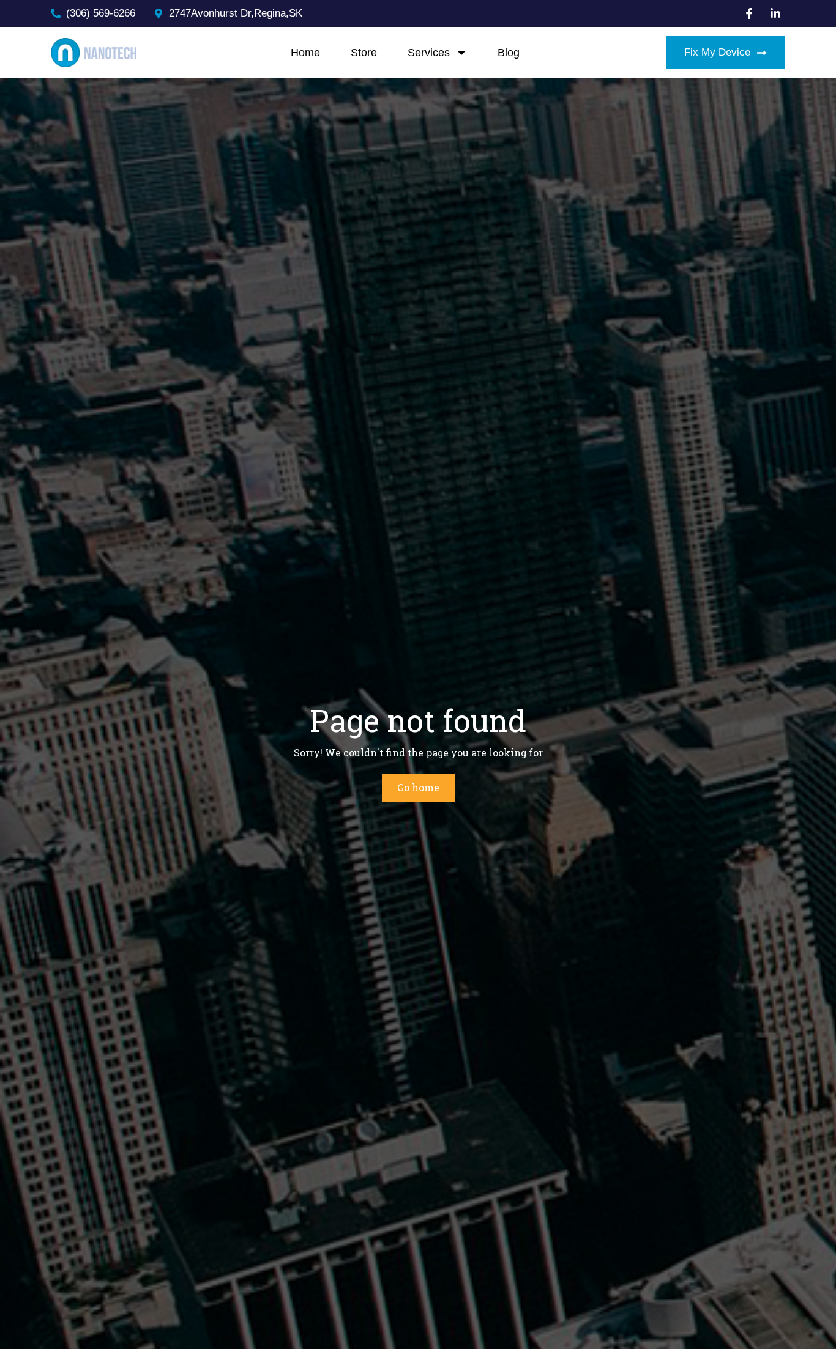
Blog (509, 52)
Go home (418, 787)
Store (364, 52)
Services (429, 52)
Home (305, 52)
